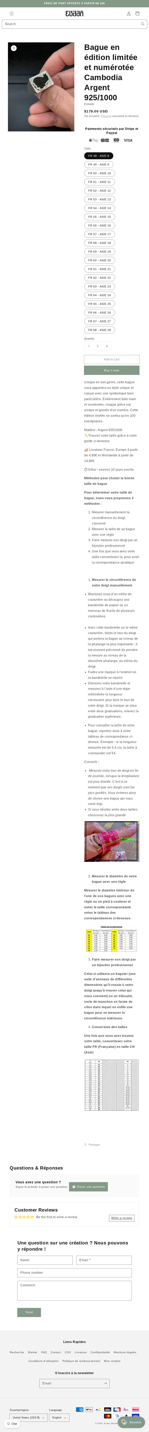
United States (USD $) (26, 1417)
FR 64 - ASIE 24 (99, 295)
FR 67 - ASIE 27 (99, 321)
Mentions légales (125, 1352)
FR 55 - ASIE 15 (99, 216)
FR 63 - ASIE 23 (99, 286)
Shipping (106, 116)
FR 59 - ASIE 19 (99, 251)
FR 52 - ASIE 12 (99, 190)
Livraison (81, 1352)
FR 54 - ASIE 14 (99, 208)
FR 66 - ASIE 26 (99, 312)
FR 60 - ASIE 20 (99, 260)
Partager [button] (94, 1144)
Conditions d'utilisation (44, 1361)
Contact (56, 1352)
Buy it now (111, 370)
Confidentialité (100, 1352)
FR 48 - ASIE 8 (98, 155)
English (56, 1417)
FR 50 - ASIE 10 (99, 173)
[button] (11, 13)
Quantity (89, 338)
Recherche (17, 1352)
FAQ (44, 1352)
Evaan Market (111, 1423)
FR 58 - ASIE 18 (99, 242)
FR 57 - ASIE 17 (99, 234)
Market (32, 1352)
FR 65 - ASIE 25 (99, 303)
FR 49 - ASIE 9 (98, 164)
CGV (68, 1352)
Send (29, 1312)
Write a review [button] (121, 1218)
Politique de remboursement (81, 1361)
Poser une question (90, 1186)
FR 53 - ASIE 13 (99, 199)
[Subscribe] (105, 1383)
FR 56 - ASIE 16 (99, 225)
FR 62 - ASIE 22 (99, 277)
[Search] (143, 24)
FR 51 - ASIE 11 (99, 181)
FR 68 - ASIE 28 (99, 330)
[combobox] (74, 24)
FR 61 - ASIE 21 (99, 269)
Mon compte (112, 1361)
